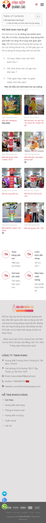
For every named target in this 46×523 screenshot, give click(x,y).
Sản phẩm (24, 512)
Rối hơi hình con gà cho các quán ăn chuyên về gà (34, 122)
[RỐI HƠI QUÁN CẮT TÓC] (34, 212)
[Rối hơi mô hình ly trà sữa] (34, 178)
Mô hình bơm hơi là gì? (14, 20)
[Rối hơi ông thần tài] (12, 178)
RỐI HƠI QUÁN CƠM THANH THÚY (10, 158)
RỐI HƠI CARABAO (9, 120)
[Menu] (42, 4)
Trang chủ (9, 512)
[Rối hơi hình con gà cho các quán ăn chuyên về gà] (34, 105)
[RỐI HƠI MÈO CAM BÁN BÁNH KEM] (34, 142)
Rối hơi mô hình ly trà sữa (33, 194)
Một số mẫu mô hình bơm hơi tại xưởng (23, 23)
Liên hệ (37, 512)
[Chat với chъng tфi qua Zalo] (4, 500)
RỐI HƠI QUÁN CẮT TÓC (34, 228)
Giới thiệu (17, 512)
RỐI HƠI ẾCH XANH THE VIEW (11, 229)
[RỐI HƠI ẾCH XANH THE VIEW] (12, 212)
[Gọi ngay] (4, 506)
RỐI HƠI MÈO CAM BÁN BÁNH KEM (33, 158)
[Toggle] (4, 58)
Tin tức (31, 512)
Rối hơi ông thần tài (10, 194)
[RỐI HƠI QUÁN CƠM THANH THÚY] (12, 142)
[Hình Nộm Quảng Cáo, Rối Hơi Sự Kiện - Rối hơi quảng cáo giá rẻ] (16, 4)
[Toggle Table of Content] (36, 16)
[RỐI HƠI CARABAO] (12, 105)
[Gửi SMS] (4, 493)
